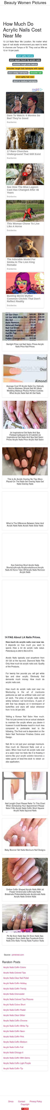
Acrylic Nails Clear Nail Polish (16, 977)
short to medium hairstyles (25, 81)
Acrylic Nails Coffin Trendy (14, 988)
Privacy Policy (36, 1101)
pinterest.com (18, 954)
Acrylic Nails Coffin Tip (13, 1068)
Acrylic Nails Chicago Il (13, 1052)
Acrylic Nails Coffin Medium (15, 1041)
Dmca (10, 1101)
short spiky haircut (25, 55)
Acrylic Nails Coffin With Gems (16, 1057)
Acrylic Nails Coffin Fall (13, 1047)
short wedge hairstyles (18, 72)
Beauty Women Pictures (25, 2)
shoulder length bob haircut (25, 64)
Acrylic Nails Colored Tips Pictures (18, 999)
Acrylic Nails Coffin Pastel (14, 1009)
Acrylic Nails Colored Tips (14, 972)
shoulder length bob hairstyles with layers (25, 68)
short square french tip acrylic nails (25, 60)
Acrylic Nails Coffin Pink (13, 1036)
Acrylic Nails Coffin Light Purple (17, 1063)
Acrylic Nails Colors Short (14, 1004)
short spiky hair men (25, 77)
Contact (21, 1101)
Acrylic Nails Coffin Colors (14, 967)
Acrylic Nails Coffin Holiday (15, 983)
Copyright (25, 1104)
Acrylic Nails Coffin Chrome (15, 1020)
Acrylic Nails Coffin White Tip (15, 1025)
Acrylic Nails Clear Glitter (14, 1015)
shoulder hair (36, 72)
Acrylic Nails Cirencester (14, 993)
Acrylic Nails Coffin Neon (14, 1031)
